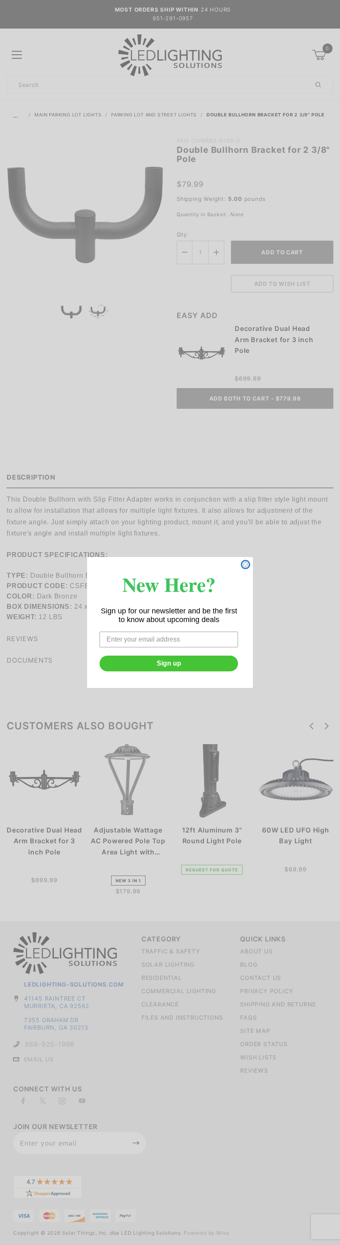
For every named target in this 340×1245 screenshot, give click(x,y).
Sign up (169, 663)
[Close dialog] (245, 564)
